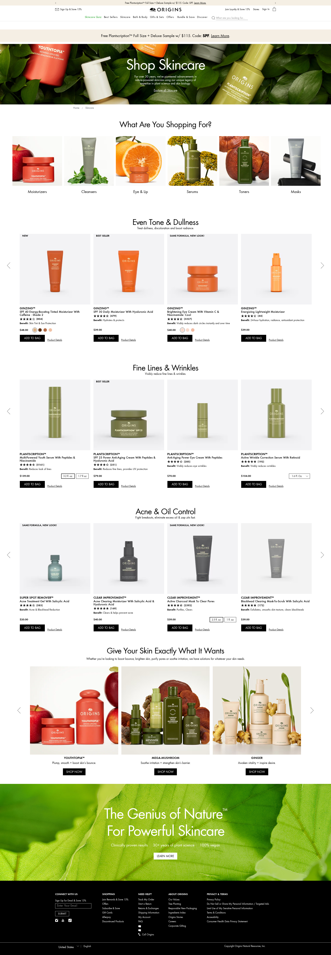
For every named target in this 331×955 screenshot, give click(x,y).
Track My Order (146, 899)
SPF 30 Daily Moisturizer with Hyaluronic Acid (123, 311)
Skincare (125, 17)
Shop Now (181, 3)
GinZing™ (27, 308)
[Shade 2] (34, 330)
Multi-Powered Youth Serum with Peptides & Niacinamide (47, 459)
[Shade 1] (50, 330)
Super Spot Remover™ (36, 597)
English (87, 946)
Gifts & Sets (157, 17)
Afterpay (106, 917)
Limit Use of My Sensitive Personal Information (230, 908)
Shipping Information (148, 912)
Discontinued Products (113, 921)
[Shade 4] (40, 330)
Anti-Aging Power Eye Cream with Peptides (194, 457)
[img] (57, 920)
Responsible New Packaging (182, 908)
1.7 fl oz (82, 476)
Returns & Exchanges (148, 908)
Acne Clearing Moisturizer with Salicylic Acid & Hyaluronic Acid (123, 603)
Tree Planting (174, 903)
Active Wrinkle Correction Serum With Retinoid (270, 457)
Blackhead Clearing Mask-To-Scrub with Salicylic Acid (275, 601)
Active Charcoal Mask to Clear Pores (190, 601)
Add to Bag (32, 338)
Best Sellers (111, 17)
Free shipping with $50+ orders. (159, 3)
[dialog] (274, 9)
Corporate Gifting (177, 925)
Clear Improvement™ (109, 597)
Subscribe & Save (111, 908)
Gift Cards (107, 912)
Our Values (173, 899)
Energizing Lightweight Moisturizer (263, 311)
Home (76, 107)
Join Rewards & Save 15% (115, 899)
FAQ (140, 921)
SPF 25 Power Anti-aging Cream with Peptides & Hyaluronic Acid (124, 459)
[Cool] (182, 330)
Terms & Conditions (216, 912)
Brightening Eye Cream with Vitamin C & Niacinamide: (193, 313)
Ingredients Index (177, 912)
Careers (172, 921)
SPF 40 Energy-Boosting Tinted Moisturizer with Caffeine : (50, 313)
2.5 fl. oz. (216, 619)
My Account (144, 917)
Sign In (265, 9)
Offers (170, 17)
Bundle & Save (186, 17)
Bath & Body (140, 17)
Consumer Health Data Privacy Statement (227, 921)
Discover (202, 17)
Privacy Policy (213, 899)
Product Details (54, 340)
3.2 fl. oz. (68, 476)
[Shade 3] (45, 330)
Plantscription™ (33, 454)
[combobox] (299, 476)
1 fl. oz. (230, 619)
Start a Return (145, 903)
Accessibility (213, 917)
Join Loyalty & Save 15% (237, 9)
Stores (256, 9)
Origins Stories (175, 917)
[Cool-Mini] (187, 330)
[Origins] (166, 9)
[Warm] (192, 330)
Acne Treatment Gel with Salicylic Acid (44, 601)
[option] (55, 292)
